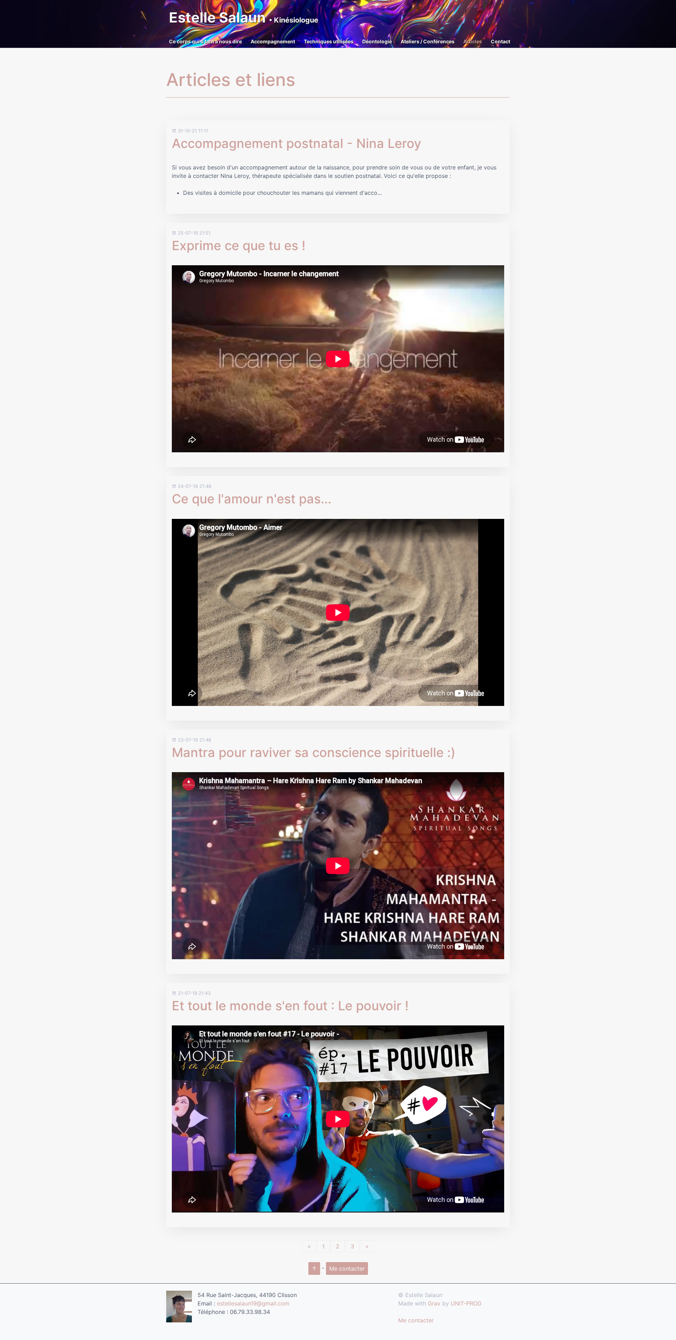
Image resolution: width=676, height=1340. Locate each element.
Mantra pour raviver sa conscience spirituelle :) (314, 752)
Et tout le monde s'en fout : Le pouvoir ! (290, 1005)
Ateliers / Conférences (428, 41)
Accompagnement (273, 41)
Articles (472, 41)
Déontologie (377, 41)
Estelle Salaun (243, 17)
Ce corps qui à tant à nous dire (205, 41)
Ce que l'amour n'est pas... (251, 499)
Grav (434, 1303)
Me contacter (347, 1268)
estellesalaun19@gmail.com (253, 1303)
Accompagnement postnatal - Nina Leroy (296, 143)
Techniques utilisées (328, 41)
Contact (500, 41)
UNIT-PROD (466, 1303)
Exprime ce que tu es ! (239, 245)
